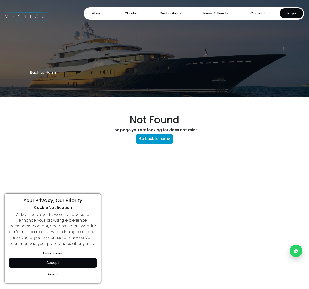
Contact (257, 13)
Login (291, 13)
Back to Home (43, 72)
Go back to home (154, 138)
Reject (53, 274)
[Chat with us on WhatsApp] (296, 251)
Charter (131, 13)
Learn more (53, 253)
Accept (52, 262)
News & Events (216, 13)
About (97, 13)
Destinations (171, 13)
